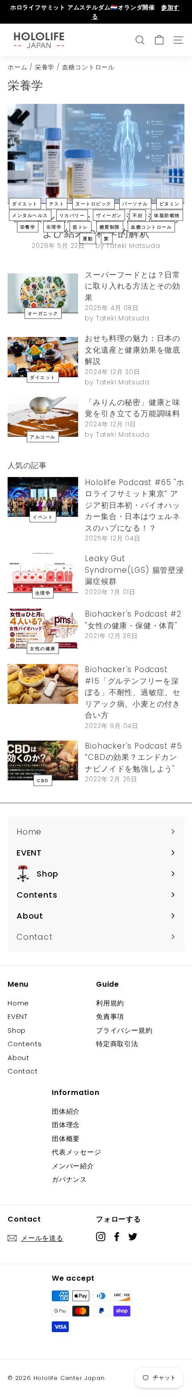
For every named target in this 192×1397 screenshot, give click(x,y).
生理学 (54, 226)
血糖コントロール (151, 226)
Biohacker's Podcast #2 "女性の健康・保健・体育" (133, 620)
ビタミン (169, 203)
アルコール (43, 436)
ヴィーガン (109, 215)
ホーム (17, 67)
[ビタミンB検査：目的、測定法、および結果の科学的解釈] (96, 154)
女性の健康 (43, 648)
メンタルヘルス (30, 215)
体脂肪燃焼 (167, 215)
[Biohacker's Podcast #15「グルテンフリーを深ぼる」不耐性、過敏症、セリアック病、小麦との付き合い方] (43, 684)
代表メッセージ (76, 1152)
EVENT (18, 1016)
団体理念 (66, 1124)
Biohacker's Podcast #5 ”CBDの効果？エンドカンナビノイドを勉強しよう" (133, 757)
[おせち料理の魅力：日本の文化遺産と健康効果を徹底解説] (43, 357)
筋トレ (80, 226)
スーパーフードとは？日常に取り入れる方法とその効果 (132, 286)
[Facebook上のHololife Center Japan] (116, 1236)
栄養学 (44, 67)
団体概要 (66, 1138)
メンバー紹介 (73, 1166)
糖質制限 (110, 226)
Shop (17, 1030)
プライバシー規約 (124, 1030)
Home (18, 1003)
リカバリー (72, 215)
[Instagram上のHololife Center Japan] (100, 1236)
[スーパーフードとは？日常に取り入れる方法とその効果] (43, 293)
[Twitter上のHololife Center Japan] (133, 1236)
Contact (23, 1071)
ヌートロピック (93, 203)
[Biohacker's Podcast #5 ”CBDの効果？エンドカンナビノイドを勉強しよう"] (43, 760)
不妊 (138, 215)
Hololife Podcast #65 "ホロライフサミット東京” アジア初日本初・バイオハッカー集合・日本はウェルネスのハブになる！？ (134, 505)
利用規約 (110, 1003)
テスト (57, 203)
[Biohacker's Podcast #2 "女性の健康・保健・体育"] (43, 628)
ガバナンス (69, 1179)
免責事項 (110, 1016)
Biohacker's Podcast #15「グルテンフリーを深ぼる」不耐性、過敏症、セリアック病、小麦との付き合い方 (132, 692)
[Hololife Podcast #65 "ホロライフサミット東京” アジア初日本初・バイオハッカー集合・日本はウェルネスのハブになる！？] (43, 497)
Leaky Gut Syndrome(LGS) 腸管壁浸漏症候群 (134, 570)
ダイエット (25, 203)
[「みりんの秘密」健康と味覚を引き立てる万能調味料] (43, 417)
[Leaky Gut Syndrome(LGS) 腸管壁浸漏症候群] (43, 573)
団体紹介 (66, 1111)
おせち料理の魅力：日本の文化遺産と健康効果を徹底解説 (132, 349)
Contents (25, 1043)
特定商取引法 (117, 1043)
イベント (43, 516)
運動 (88, 238)
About (18, 1057)
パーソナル (135, 203)
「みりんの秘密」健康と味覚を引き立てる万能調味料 (132, 408)
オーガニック (43, 313)
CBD (43, 780)
